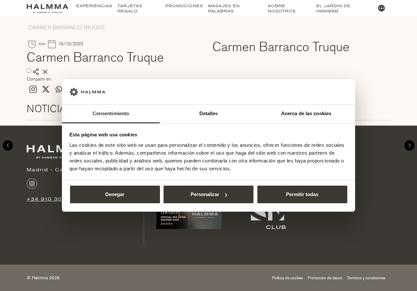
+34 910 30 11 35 (54, 199)
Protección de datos (325, 278)
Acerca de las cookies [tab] (306, 113)
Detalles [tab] (208, 113)
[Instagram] (33, 89)
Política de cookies (287, 278)
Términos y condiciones (366, 278)
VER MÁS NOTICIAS (57, 99)
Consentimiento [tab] (111, 113)
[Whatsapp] (58, 89)
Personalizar (205, 194)
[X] (45, 89)
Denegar (114, 194)
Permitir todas (302, 194)
